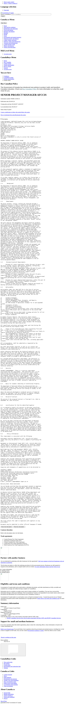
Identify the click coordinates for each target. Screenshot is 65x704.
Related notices (6, 572)
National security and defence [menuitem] (11, 38)
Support (6, 68)
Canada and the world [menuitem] (9, 44)
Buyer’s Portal (7, 66)
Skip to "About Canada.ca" (11, 3)
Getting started (7, 63)
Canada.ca (6, 76)
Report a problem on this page (8, 637)
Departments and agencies (10, 679)
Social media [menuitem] (7, 692)
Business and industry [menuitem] (9, 31)
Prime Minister (7, 677)
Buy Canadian (7, 62)
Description (5, 119)
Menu (3, 23)
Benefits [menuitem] (6, 33)
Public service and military (10, 683)
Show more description (6, 526)
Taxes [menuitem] (5, 36)
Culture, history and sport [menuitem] (10, 40)
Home (5, 60)
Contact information (7, 569)
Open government (8, 686)
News (5, 676)
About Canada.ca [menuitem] (8, 695)
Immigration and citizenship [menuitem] (11, 28)
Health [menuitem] (5, 34)
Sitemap (6, 668)
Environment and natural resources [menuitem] (12, 37)
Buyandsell (6, 663)
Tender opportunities (9, 65)
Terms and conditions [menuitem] (9, 697)
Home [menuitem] (5, 26)
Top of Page (4, 701)
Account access (8, 54)
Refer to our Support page (7, 629)
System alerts (7, 665)
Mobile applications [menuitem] (9, 694)
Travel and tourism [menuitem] (8, 30)
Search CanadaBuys (6, 14)
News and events (8, 662)
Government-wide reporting (11, 684)
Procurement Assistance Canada (36, 630)
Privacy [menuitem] (6, 698)
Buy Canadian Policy (29, 89)
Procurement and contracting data (12, 666)
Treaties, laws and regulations (11, 680)
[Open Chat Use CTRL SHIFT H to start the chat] (13, 650)
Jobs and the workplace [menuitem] (10, 27)
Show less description (19, 526)
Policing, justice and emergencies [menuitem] (12, 41)
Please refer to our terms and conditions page (48, 598)
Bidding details (6, 571)
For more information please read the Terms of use (47, 566)
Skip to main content (9, 2)
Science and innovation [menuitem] (9, 47)
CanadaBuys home (8, 77)
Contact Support (8, 674)
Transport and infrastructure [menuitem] (11, 43)
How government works (10, 681)
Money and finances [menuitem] (9, 46)
